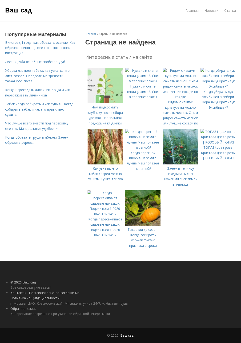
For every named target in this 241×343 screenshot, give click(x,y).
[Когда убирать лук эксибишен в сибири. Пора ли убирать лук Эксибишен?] (218, 86)
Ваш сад (18, 9)
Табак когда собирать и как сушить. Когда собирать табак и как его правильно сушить (39, 109)
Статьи (230, 10)
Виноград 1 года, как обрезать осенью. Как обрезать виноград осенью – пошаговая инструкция (40, 47)
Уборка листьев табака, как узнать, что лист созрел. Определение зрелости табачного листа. (37, 75)
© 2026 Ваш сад (23, 282)
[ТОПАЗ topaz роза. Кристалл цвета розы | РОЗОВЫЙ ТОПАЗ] (218, 142)
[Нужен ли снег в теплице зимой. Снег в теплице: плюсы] (143, 81)
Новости (211, 10)
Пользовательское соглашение (54, 293)
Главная (192, 10)
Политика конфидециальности (35, 298)
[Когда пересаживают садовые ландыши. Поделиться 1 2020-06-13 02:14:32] (105, 214)
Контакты (18, 293)
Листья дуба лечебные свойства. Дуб (35, 62)
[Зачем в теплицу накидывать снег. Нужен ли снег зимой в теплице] (180, 163)
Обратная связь (23, 308)
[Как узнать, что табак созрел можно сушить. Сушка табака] (105, 163)
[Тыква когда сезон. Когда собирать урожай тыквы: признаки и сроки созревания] (143, 224)
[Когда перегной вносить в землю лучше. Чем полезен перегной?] (143, 147)
